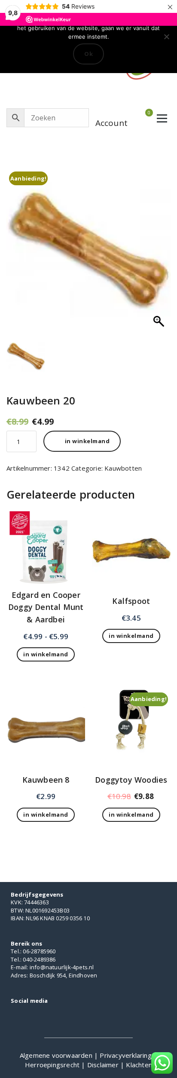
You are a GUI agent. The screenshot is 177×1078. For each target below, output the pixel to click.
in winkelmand (87, 441)
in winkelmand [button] (131, 636)
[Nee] (166, 36)
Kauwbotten (123, 468)
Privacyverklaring (126, 1055)
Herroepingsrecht (53, 1064)
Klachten (139, 1064)
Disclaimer (103, 1064)
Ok (88, 54)
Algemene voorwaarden (57, 1055)
